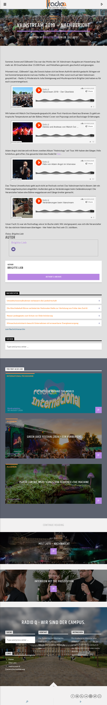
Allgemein (12, 421)
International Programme (20, 376)
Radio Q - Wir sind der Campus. (53, 623)
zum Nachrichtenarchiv (15, 329)
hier (59, 153)
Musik (53, 19)
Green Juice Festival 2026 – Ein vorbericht (54, 436)
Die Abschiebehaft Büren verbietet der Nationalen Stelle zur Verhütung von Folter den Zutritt (47, 308)
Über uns (12, 662)
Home (11, 659)
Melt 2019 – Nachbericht (54, 543)
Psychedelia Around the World (54, 391)
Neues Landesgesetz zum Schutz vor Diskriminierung (30, 315)
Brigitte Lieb (51, 37)
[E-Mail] (13, 249)
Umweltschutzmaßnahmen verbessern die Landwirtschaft (32, 300)
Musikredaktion (13, 408)
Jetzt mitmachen (78, 655)
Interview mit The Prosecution (54, 581)
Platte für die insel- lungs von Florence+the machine (54, 482)
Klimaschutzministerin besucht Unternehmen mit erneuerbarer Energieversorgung (42, 323)
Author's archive (53, 277)
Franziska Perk (13, 454)
